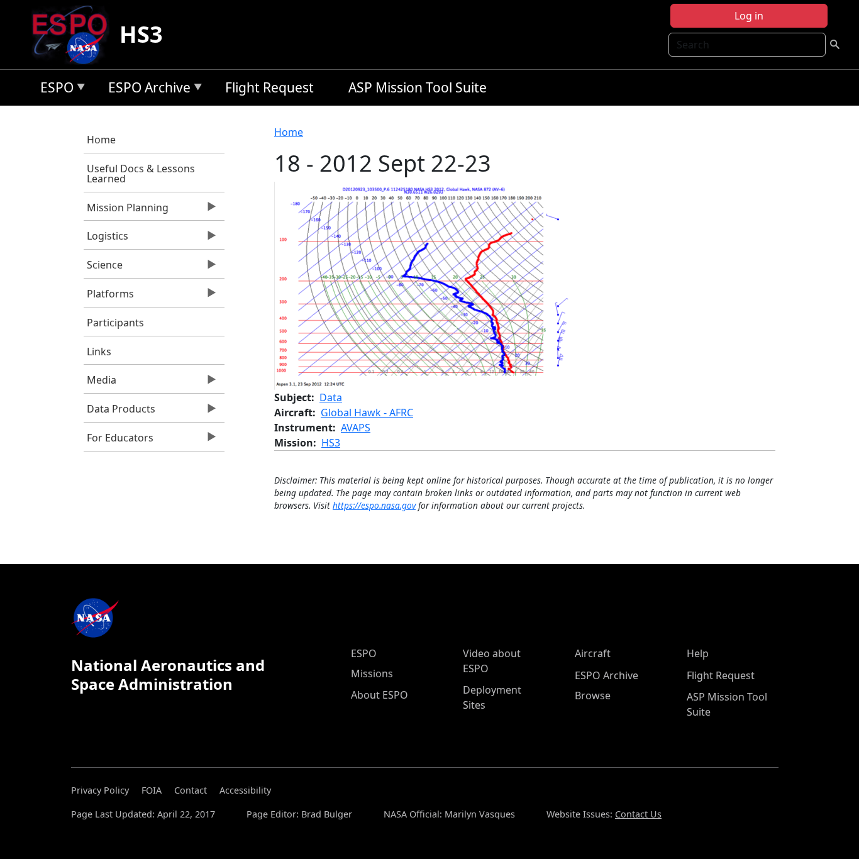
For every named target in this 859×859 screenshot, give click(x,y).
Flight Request (269, 87)
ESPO (54, 90)
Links (99, 351)
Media (100, 383)
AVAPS (355, 428)
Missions (372, 673)
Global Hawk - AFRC (367, 412)
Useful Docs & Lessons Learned (141, 174)
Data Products (119, 412)
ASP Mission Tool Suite (417, 87)
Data (330, 397)
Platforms (109, 297)
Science (103, 268)
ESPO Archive (146, 90)
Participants (115, 323)
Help (698, 653)
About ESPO (379, 695)
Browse (593, 695)
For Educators (118, 441)
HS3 (141, 34)
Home (101, 140)
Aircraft (593, 653)
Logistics (106, 239)
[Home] (74, 34)
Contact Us (638, 814)
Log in (748, 16)
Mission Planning (126, 211)
